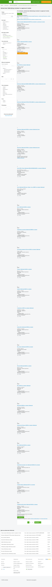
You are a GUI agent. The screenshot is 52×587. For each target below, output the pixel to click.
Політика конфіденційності (18, 563)
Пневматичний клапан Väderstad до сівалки (8, 553)
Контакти (2, 565)
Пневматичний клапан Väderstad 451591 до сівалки (27, 504)
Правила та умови (17, 561)
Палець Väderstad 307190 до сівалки (24, 41)
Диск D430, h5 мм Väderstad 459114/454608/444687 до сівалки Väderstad (31, 168)
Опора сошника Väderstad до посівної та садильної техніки (11, 532)
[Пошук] (14, 2)
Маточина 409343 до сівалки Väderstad (25, 405)
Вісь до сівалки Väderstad (5, 537)
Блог (14, 568)
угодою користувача (44, 518)
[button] (18, 30)
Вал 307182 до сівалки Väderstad (23, 64)
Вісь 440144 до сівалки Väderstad (23, 385)
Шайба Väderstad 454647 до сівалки (24, 289)
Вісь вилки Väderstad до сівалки (6, 551)
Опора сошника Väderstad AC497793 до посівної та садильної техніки (31, 21)
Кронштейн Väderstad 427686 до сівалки (25, 327)
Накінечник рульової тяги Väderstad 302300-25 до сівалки (28, 464)
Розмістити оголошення (22, 53)
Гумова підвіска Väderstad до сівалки (7, 544)
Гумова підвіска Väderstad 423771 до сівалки (26, 484)
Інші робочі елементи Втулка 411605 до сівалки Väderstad (28, 249)
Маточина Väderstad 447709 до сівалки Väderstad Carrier (10, 535)
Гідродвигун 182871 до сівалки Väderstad (25, 308)
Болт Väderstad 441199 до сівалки (24, 207)
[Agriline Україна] (4, 2)
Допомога (3, 563)
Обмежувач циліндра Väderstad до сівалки (8, 546)
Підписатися (21, 517)
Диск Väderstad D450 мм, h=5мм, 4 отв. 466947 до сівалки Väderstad (30, 187)
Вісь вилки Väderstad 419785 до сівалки (25, 346)
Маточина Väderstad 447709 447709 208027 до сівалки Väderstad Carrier (31, 102)
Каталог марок (16, 570)
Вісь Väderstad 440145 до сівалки (23, 445)
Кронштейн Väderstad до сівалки (6, 539)
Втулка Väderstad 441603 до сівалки (24, 365)
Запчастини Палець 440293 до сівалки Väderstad (27, 425)
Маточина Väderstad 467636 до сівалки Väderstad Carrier (28, 129)
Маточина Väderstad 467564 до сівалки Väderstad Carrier (28, 147)
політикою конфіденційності (35, 518)
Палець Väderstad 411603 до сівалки (24, 269)
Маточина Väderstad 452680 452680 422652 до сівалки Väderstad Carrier (31, 83)
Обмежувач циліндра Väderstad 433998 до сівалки (27, 229)
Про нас (2, 561)
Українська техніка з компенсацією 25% (17, 572)
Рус (4, 569)
